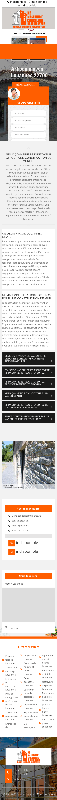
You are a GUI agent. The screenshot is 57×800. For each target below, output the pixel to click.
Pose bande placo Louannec (48, 723)
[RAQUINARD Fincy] (28, 18)
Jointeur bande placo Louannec (47, 710)
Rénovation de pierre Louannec (48, 697)
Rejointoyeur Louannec (30, 706)
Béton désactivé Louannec (29, 682)
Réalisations (25, 84)
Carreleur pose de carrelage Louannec (29, 695)
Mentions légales (46, 794)
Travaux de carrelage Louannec (11, 671)
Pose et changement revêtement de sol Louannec (11, 701)
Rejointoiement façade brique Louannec (30, 716)
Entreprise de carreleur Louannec (10, 684)
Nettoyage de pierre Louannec (47, 685)
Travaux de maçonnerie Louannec (11, 716)
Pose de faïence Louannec (10, 660)
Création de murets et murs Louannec (30, 669)
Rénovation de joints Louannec (48, 674)
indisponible (17, 2)
